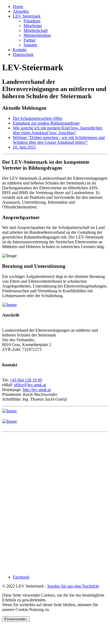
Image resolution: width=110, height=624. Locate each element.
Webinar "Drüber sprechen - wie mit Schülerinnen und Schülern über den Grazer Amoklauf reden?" (59, 140)
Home (18, 6)
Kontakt (19, 49)
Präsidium (31, 21)
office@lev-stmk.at (30, 385)
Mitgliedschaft (35, 30)
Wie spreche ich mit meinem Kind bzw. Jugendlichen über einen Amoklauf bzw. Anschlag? (57, 130)
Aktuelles (21, 11)
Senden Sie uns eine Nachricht (73, 586)
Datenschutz (23, 54)
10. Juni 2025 (24, 147)
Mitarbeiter (32, 25)
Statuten (30, 45)
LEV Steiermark (27, 16)
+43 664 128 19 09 (26, 380)
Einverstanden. (16, 619)
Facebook (21, 577)
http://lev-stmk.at (37, 389)
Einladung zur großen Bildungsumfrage (46, 123)
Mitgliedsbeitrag (37, 35)
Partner (29, 40)
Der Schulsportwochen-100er (37, 118)
